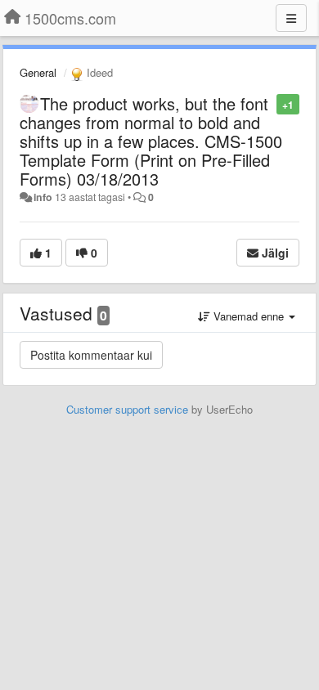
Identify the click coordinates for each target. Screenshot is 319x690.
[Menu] (291, 18)
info (43, 197)
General (38, 72)
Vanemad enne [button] (248, 316)
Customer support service (127, 409)
